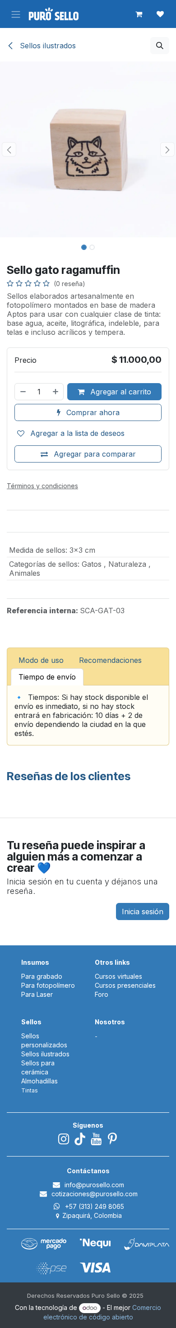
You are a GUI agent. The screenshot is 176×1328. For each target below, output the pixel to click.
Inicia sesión (142, 911)
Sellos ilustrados (47, 45)
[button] (159, 45)
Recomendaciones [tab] (110, 660)
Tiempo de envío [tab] (47, 676)
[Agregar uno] (56, 392)
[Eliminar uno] (22, 392)
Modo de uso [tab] (41, 660)
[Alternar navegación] (16, 14)
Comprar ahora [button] (92, 412)
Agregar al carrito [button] (119, 391)
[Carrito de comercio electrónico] (139, 14)
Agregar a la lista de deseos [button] (76, 433)
